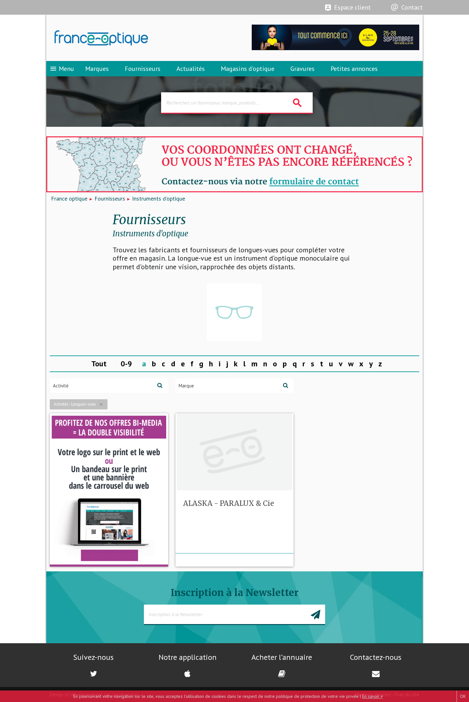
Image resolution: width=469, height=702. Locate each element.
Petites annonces (354, 69)
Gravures (302, 69)
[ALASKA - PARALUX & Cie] (234, 312)
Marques (97, 69)
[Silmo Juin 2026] (335, 48)
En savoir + (372, 696)
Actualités (190, 69)
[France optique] (140, 38)
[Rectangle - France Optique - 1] (109, 490)
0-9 (126, 364)
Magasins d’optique (247, 69)
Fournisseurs (142, 69)
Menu (61, 69)
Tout (99, 364)
